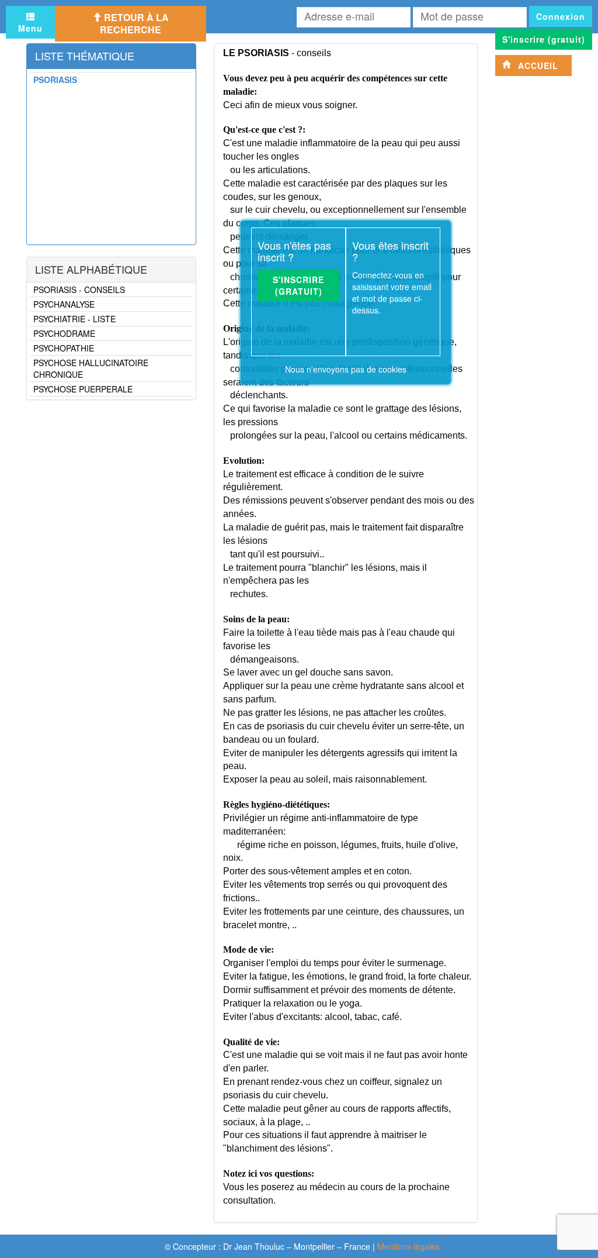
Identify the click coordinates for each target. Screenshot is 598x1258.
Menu (30, 28)
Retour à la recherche (134, 23)
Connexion (560, 16)
